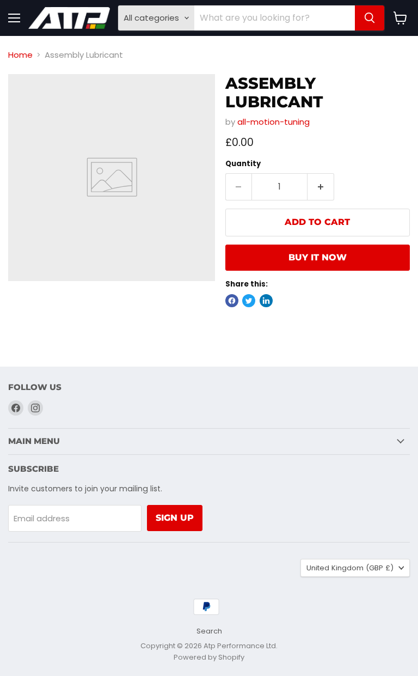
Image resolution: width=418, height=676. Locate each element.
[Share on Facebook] (231, 300)
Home (20, 54)
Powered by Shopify (209, 657)
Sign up (175, 518)
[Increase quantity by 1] (321, 186)
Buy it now (317, 257)
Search (209, 631)
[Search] (369, 18)
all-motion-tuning (273, 121)
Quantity (243, 164)
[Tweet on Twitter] (248, 300)
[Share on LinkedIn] (266, 300)
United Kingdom (350, 568)
